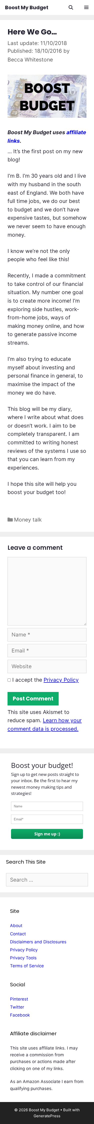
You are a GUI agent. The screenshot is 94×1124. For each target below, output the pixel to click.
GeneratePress (47, 1116)
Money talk (28, 520)
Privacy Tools (23, 957)
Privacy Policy (61, 680)
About (16, 925)
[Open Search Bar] (70, 7)
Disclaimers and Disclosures (38, 941)
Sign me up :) (47, 834)
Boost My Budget (26, 7)
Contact (18, 933)
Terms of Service (27, 965)
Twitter (17, 1007)
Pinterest (19, 999)
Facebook (20, 1015)
